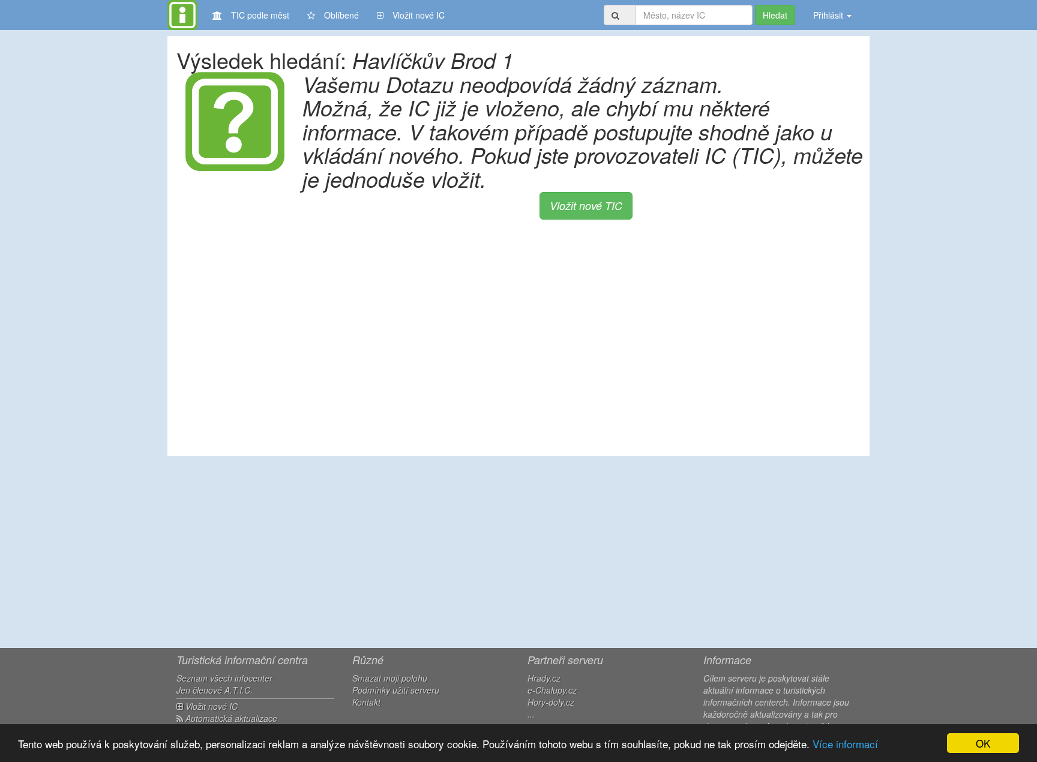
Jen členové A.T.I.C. (214, 690)
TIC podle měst (260, 15)
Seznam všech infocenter (224, 678)
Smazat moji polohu (389, 678)
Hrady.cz (544, 678)
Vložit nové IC (418, 15)
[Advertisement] (518, 552)
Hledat (775, 15)
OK (983, 743)
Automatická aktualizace (230, 718)
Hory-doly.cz (551, 702)
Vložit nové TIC (586, 205)
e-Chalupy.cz (552, 690)
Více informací (845, 743)
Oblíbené (341, 15)
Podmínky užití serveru (395, 690)
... (531, 714)
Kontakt (366, 702)
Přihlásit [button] (829, 15)
